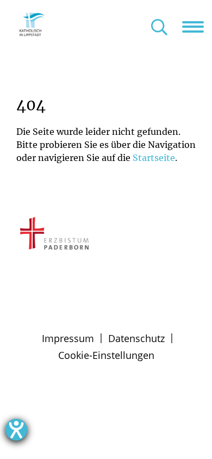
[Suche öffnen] (159, 28)
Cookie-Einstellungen (106, 355)
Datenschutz (136, 338)
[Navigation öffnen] (197, 26)
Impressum (68, 338)
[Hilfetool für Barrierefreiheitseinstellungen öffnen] (16, 430)
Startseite (154, 157)
